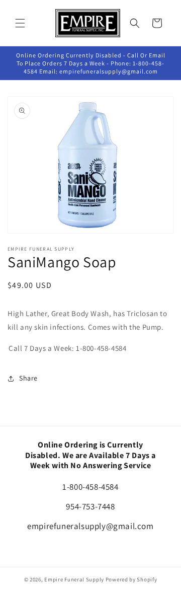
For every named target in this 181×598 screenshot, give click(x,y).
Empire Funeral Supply (74, 579)
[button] (20, 23)
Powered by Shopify (131, 579)
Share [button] (28, 378)
